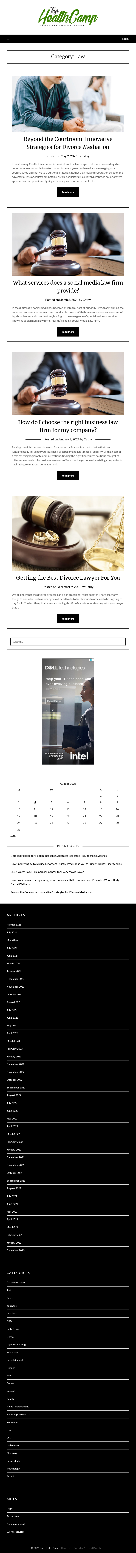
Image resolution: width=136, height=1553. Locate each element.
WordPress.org (15, 1531)
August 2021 (14, 1188)
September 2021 (16, 1180)
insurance (12, 1422)
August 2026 (14, 924)
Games (11, 1383)
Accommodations (16, 1282)
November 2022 (15, 1071)
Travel (10, 1476)
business (12, 1305)
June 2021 (12, 1203)
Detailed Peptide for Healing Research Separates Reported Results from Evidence (58, 855)
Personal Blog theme (94, 1547)
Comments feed (16, 1524)
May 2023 (12, 1025)
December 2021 (15, 1157)
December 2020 (15, 1250)
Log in (10, 1508)
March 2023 (13, 1040)
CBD (9, 1321)
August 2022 (14, 1095)
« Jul (12, 835)
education (12, 1352)
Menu (125, 38)
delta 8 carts (14, 1328)
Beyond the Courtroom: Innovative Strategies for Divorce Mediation (51, 892)
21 (84, 816)
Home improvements (18, 1414)
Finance (11, 1367)
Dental (10, 1336)
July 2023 (12, 1009)
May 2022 (12, 1118)
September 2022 (16, 1087)
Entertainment (15, 1360)
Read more (68, 192)
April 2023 (12, 1033)
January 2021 (14, 1242)
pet (9, 1437)
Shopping (12, 1453)
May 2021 (12, 1211)
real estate (13, 1445)
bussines (12, 1313)
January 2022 (14, 1149)
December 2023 (15, 978)
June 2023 (12, 1017)
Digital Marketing (16, 1344)
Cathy (85, 156)
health (10, 1398)
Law (9, 1429)
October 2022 (14, 1079)
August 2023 (14, 1002)
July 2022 (12, 1102)
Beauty (11, 1297)
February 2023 (15, 1048)
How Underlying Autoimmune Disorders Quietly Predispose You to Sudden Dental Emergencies (66, 863)
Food (9, 1375)
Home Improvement (18, 1406)
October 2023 (14, 994)
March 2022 (13, 1133)
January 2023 (14, 1056)
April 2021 (12, 1219)
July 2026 (12, 932)
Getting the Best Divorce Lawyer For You (68, 577)
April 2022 (12, 1126)
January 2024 (14, 971)
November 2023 (15, 986)
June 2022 (12, 1110)
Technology (13, 1468)
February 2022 (15, 1141)
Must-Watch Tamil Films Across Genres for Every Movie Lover (47, 871)
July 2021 (12, 1196)
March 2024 (13, 963)
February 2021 (15, 1234)
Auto (9, 1290)
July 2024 (12, 947)
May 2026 (12, 939)
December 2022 (15, 1064)
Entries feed (13, 1516)
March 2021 (13, 1227)
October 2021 (14, 1172)
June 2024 (12, 955)
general (11, 1391)
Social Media (13, 1460)
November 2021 (15, 1164)
